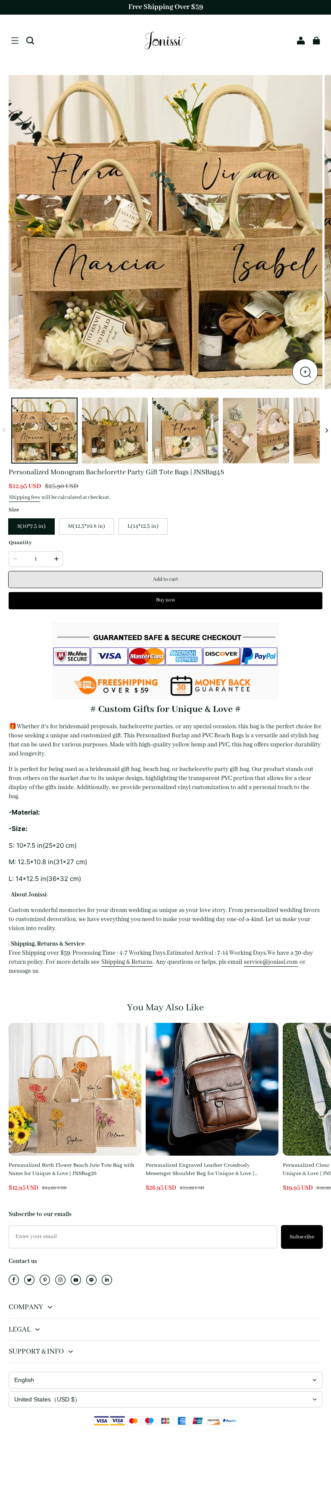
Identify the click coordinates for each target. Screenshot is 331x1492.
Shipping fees (24, 497)
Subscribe (302, 1237)
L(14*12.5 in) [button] (143, 526)
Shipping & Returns (127, 962)
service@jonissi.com (271, 962)
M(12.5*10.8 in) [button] (86, 526)
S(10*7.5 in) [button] (31, 526)
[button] (15, 40)
